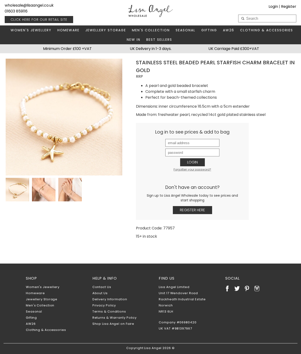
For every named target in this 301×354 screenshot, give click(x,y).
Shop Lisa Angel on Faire (113, 323)
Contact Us (101, 287)
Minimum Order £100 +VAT (67, 48)
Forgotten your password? (192, 169)
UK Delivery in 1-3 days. (150, 48)
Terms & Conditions (109, 311)
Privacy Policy (104, 305)
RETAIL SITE (39, 19)
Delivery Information (109, 299)
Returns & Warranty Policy (114, 317)
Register (288, 6)
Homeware (68, 30)
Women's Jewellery (31, 30)
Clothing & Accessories (266, 30)
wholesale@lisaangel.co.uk (29, 5)
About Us (100, 293)
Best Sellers (159, 39)
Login (192, 162)
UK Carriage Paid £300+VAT (233, 48)
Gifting (209, 30)
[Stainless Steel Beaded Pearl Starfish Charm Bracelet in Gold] (64, 117)
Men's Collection (151, 30)
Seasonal (185, 30)
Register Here (192, 210)
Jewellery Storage (105, 30)
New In (133, 39)
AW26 (228, 30)
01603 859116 (16, 11)
